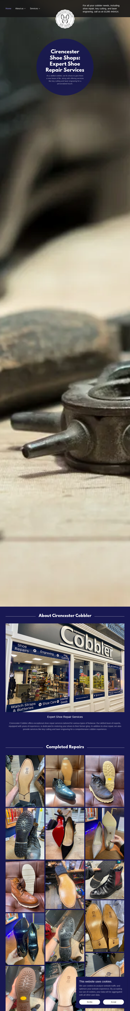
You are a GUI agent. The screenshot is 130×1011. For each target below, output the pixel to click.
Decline (89, 1002)
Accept (113, 1002)
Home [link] (8, 8)
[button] (20, 8)
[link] (65, 7)
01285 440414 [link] (111, 11)
